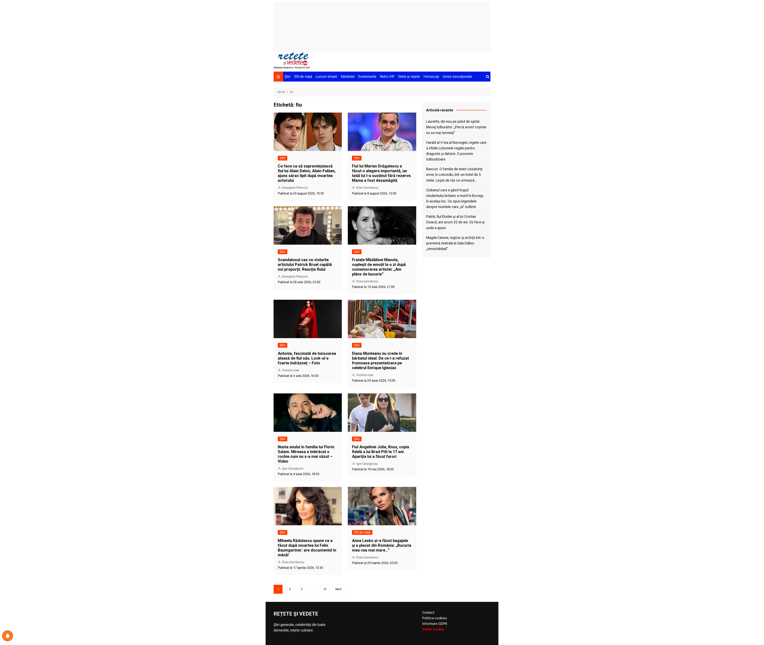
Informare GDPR (434, 624)
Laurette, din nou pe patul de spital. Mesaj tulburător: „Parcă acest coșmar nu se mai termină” (456, 127)
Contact (428, 613)
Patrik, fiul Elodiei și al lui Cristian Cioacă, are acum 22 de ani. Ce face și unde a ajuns (455, 222)
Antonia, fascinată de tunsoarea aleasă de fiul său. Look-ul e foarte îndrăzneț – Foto (307, 358)
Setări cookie (433, 629)
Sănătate (348, 77)
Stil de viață (303, 77)
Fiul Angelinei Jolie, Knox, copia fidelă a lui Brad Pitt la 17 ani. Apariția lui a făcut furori (380, 452)
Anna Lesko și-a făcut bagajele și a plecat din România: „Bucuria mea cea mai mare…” (381, 545)
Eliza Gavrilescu (367, 188)
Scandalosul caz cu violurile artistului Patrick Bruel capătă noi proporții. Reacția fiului (305, 264)
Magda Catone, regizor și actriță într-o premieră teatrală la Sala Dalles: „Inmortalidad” (455, 243)
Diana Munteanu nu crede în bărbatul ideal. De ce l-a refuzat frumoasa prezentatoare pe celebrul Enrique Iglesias (380, 360)
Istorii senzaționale (457, 77)
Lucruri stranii (326, 77)
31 (325, 589)
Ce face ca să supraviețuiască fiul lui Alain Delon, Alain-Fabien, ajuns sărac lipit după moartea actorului (307, 173)
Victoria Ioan (290, 370)
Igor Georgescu (292, 468)
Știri (287, 77)
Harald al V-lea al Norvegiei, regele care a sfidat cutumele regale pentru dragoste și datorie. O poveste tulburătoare (456, 151)
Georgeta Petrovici (295, 188)
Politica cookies (434, 618)
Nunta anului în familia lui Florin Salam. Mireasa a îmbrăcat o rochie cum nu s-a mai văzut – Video (306, 454)
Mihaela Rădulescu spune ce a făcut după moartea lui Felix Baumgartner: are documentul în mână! (307, 547)
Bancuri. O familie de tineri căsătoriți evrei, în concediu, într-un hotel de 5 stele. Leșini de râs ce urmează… (454, 174)
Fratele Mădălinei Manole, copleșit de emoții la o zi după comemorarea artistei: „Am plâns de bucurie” (379, 266)
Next (338, 589)
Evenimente (367, 77)
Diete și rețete (409, 77)
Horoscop (431, 77)
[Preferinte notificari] (7, 635)
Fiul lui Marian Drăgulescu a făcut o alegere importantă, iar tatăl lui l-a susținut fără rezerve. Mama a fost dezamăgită (381, 173)
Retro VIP (387, 77)
